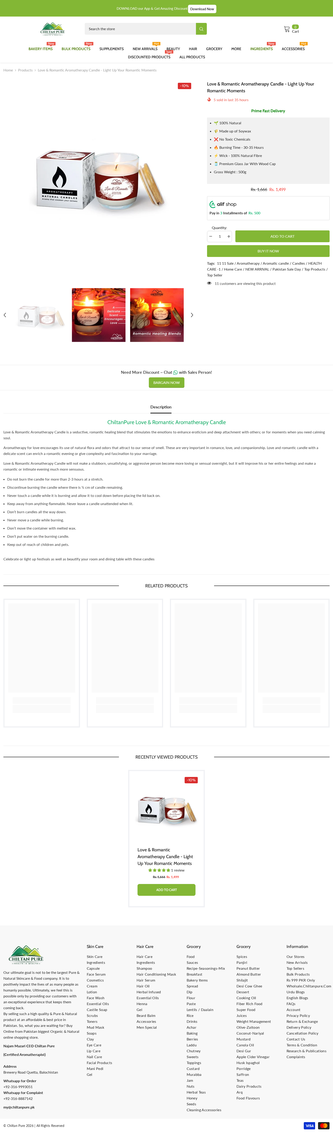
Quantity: (219, 228)
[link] (42, 700)
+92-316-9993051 (18, 1086)
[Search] (146, 29)
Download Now (202, 9)
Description (160, 406)
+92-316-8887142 (18, 1098)
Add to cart (282, 236)
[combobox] (140, 29)
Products (25, 70)
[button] (4, 315)
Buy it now (268, 251)
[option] (98, 175)
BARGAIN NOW (166, 382)
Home (8, 70)
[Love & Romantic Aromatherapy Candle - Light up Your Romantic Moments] (166, 808)
